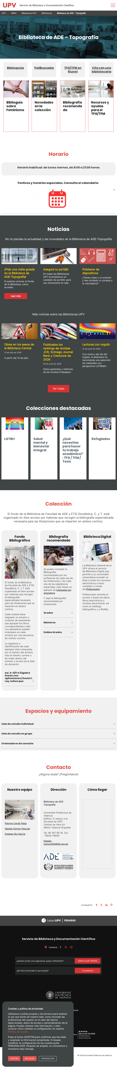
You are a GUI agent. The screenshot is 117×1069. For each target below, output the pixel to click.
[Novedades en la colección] (44, 89)
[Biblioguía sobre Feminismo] (16, 89)
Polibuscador (93, 589)
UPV (4, 13)
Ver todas (58, 388)
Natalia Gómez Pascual (17, 828)
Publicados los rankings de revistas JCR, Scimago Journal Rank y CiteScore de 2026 (58, 352)
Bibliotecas (47, 13)
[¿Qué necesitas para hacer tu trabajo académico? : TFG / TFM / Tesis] (73, 425)
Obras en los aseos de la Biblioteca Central (19, 346)
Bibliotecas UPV (29, 13)
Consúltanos (87, 970)
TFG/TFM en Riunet (72, 69)
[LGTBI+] (14, 425)
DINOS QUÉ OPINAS (87, 961)
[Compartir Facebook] (96, 905)
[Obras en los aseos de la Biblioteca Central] (19, 331)
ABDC (14, 13)
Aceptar (14, 1058)
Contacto (52, 947)
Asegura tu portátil (55, 269)
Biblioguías (15, 68)
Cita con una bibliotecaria (101, 69)
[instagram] (71, 947)
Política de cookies (18, 1031)
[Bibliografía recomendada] (72, 89)
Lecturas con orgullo (96, 344)
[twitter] (65, 947)
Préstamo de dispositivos (90, 271)
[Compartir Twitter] (101, 905)
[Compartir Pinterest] (111, 905)
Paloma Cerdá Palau (16, 823)
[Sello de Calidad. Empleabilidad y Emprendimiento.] (82, 1038)
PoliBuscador (44, 68)
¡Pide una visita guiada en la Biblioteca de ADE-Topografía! (19, 273)
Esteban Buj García (15, 833)
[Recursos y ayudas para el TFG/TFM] (101, 89)
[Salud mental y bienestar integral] (44, 425)
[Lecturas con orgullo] (97, 331)
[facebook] (60, 947)
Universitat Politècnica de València (98, 1055)
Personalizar (47, 1058)
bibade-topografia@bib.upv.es (56, 842)
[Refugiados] (102, 425)
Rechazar (29, 1058)
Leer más (19, 296)
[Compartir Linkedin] (106, 905)
